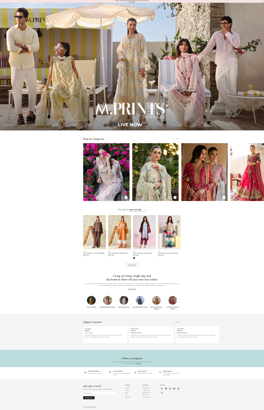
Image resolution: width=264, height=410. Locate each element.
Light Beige (159, 258)
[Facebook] (166, 388)
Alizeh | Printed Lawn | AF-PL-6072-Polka (168, 253)
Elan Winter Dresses (123, 307)
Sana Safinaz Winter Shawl (140, 307)
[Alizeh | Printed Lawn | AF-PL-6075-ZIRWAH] (94, 232)
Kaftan (147, 5)
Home (105, 5)
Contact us (127, 390)
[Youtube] (174, 388)
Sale (157, 5)
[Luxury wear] (175, 197)
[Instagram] (170, 388)
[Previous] (175, 138)
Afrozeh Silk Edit (91, 307)
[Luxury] (155, 172)
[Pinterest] (162, 388)
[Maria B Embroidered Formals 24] (173, 300)
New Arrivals (112, 5)
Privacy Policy (146, 390)
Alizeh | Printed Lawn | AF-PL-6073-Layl (142, 253)
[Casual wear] (125, 197)
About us (127, 388)
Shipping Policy (146, 392)
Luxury (131, 5)
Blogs (126, 395)
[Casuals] (106, 172)
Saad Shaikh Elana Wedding (107, 307)
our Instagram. (138, 363)
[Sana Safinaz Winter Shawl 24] (140, 300)
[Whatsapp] (162, 392)
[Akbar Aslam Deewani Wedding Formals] (156, 300)
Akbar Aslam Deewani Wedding (156, 308)
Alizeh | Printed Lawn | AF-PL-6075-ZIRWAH (93, 253)
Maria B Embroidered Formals (173, 308)
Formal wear (187, 196)
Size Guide (127, 397)
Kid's (153, 5)
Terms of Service (146, 397)
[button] (178, 5)
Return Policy (146, 395)
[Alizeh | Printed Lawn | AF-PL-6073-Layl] (144, 232)
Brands (119, 5)
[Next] (179, 138)
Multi (84, 258)
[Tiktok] (178, 388)
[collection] (91, 300)
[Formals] (204, 172)
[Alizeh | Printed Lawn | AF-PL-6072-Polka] (169, 232)
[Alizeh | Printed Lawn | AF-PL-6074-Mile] (119, 232)
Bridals (142, 5)
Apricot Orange (109, 258)
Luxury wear (138, 196)
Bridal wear (236, 196)
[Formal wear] (224, 197)
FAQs (126, 392)
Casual (125, 5)
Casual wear (89, 196)
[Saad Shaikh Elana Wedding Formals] (107, 300)
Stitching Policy (146, 388)
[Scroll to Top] (261, 402)
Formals (137, 5)
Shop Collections (132, 289)
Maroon (134, 258)
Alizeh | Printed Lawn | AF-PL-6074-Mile (117, 253)
